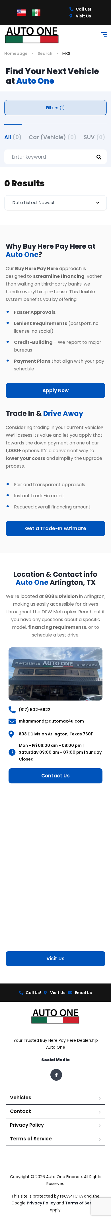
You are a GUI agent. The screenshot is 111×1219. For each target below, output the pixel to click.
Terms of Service (31, 1138)
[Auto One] (32, 35)
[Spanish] (36, 12)
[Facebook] (56, 1075)
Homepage (16, 53)
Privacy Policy (27, 1125)
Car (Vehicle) (53, 137)
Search (45, 53)
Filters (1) (55, 108)
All (13, 137)
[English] (21, 12)
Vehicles (20, 1097)
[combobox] (55, 202)
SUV (94, 137)
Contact (20, 1111)
